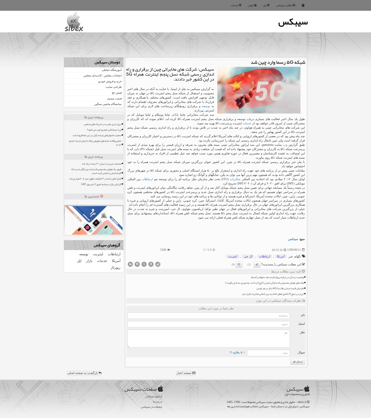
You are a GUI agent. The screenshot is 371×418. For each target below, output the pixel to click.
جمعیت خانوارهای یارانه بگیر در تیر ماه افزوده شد (97, 135)
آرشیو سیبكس (154, 396)
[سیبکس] (303, 5)
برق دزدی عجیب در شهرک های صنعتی (102, 124)
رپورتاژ (115, 267)
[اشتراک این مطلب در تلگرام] (158, 264)
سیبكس (293, 239)
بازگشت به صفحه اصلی (83, 373)
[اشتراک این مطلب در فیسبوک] (151, 264)
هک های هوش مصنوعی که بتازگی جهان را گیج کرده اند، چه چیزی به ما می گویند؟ (264, 282)
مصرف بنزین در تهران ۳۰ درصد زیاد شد (101, 163)
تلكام (175, 114)
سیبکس (293, 21)
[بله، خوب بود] (257, 264)
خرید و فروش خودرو (110, 81)
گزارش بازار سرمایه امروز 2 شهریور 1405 (101, 184)
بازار (89, 261)
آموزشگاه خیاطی (112, 69)
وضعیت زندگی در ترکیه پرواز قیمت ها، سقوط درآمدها (277, 277)
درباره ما (157, 401)
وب (285, 144)
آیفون (251, 5)
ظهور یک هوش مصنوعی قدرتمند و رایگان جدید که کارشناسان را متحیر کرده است (96, 171)
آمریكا (281, 256)
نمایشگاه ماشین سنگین (108, 104)
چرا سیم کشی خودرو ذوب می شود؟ (104, 129)
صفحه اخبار (184, 373)
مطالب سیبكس (284, 5)
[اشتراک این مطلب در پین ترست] (137, 264)
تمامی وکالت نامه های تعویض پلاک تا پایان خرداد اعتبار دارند (95, 142)
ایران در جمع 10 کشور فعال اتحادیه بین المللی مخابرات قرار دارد (273, 294)
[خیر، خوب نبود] (239, 264)
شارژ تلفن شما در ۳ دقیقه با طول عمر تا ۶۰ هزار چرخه (95, 178)
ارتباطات (147, 179)
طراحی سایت (114, 86)
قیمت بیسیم (114, 98)
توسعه (206, 106)
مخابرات (235, 179)
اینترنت (232, 256)
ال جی (248, 256)
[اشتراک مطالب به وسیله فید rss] (130, 264)
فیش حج (117, 92)
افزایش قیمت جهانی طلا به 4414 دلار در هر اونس (280, 288)
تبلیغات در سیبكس (151, 406)
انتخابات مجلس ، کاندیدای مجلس (103, 75)
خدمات (235, 5)
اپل (265, 5)
